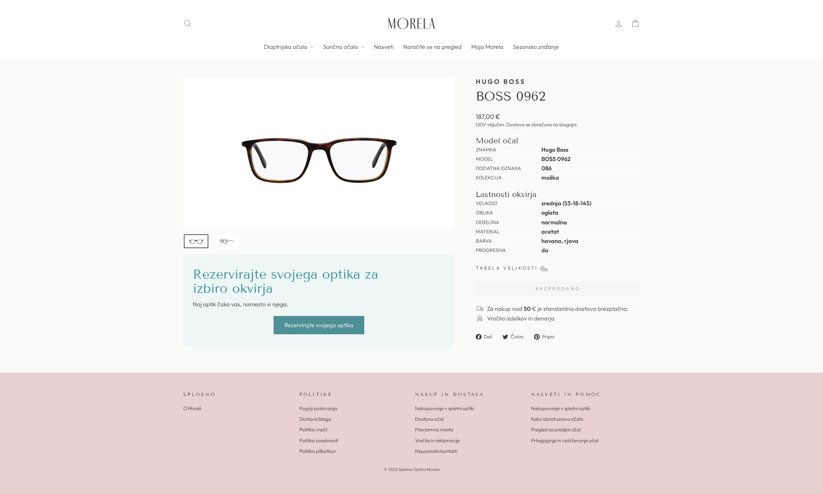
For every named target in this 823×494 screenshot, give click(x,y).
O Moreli (192, 408)
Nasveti (383, 46)
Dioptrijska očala (286, 46)
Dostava (515, 124)
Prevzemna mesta (434, 430)
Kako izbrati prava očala (557, 419)
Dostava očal (429, 419)
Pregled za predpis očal (556, 430)
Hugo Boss (500, 81)
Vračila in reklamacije (437, 440)
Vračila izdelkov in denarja (521, 318)
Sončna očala (341, 46)
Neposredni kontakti (436, 451)
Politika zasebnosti (318, 440)
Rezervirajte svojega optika (319, 325)
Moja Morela (487, 46)
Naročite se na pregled (432, 46)
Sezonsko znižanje (536, 46)
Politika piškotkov (317, 451)
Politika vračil (313, 430)
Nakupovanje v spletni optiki (444, 408)
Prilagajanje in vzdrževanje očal (564, 440)
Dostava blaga (315, 419)
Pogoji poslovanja (318, 408)
